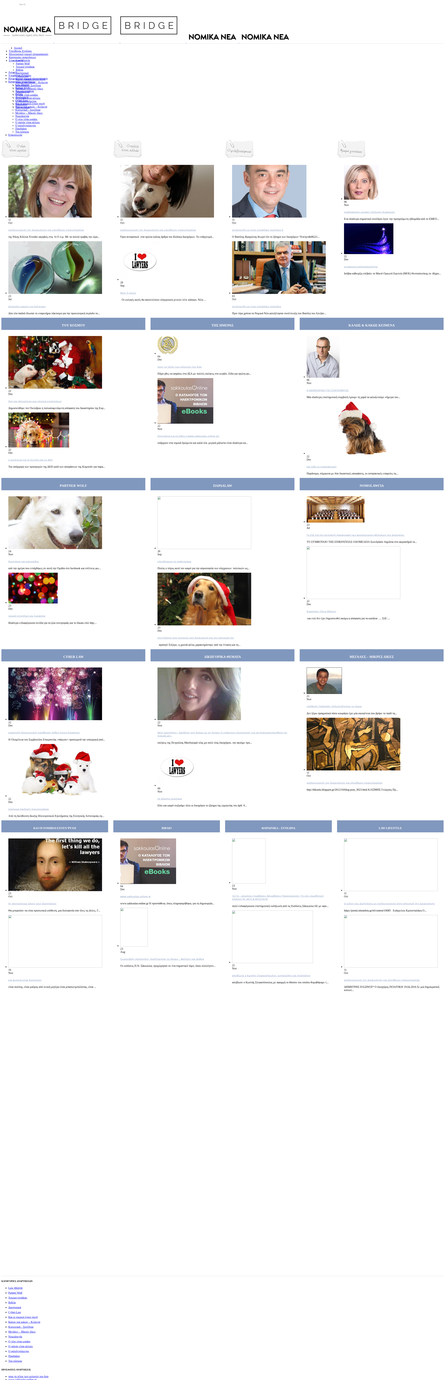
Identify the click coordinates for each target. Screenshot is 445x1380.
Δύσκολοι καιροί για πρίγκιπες (27, 306)
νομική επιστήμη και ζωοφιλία (26, 615)
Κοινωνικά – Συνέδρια (20, 1326)
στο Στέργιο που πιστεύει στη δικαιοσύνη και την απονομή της (195, 637)
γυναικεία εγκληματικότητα (361, 266)
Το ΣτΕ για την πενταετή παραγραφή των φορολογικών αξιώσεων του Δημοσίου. (356, 535)
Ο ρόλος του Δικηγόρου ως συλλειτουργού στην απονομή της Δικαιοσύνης (389, 903)
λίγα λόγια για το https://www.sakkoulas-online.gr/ (188, 436)
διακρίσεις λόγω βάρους (321, 611)
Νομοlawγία (15, 1336)
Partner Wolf (15, 1292)
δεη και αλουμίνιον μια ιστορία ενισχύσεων (35, 401)
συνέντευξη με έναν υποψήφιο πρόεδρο (256, 306)
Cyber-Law (14, 1312)
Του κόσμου (15, 1360)
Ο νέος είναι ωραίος (19, 1341)
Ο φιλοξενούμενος (18, 1351)
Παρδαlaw (14, 1356)
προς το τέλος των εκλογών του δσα (179, 366)
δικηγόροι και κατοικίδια (23, 561)
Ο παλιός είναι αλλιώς (20, 1346)
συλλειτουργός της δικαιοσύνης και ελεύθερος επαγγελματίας (46, 229)
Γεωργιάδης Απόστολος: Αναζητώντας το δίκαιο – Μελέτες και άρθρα (162, 959)
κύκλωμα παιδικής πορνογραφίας (28, 809)
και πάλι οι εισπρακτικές (322, 466)
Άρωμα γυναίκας (17, 1297)
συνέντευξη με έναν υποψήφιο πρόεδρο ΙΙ (257, 229)
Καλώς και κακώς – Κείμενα (24, 1322)
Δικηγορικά (14, 1307)
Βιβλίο (12, 1302)
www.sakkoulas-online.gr (135, 896)
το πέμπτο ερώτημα (169, 798)
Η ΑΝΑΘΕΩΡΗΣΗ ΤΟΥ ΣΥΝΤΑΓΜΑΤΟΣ (328, 390)
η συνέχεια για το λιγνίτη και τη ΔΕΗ (30, 459)
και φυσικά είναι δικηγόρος (25, 980)
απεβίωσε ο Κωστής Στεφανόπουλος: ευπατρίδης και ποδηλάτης (271, 975)
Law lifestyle (15, 1287)
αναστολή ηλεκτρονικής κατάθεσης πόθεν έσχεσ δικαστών (44, 732)
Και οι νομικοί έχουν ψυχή (23, 1317)
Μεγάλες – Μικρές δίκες (22, 1331)
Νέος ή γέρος (128, 292)
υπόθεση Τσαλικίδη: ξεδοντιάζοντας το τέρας (334, 706)
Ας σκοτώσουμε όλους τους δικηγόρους (32, 903)
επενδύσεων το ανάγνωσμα (174, 561)
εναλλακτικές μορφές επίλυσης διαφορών (369, 212)
